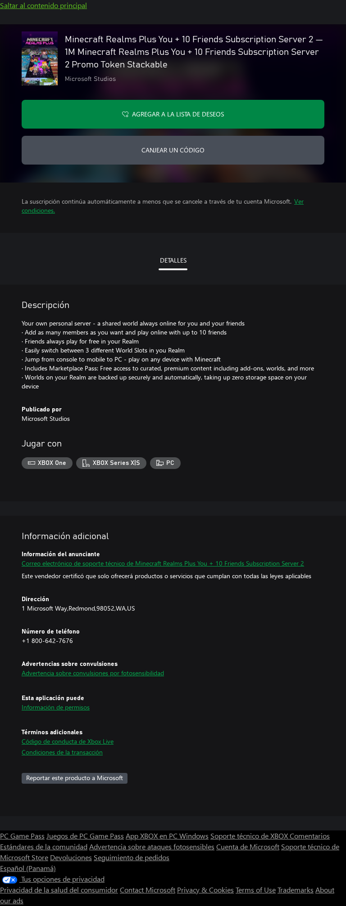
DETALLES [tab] (173, 260)
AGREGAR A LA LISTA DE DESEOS (178, 114)
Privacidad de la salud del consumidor (59, 889)
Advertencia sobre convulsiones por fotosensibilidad (93, 673)
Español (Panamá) (28, 868)
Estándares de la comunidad (43, 846)
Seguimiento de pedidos (131, 857)
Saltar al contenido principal (43, 5)
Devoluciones (71, 857)
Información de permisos (56, 707)
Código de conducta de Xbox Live (68, 741)
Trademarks (296, 889)
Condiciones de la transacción (62, 752)
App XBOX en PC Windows (167, 835)
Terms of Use (256, 889)
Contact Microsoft (147, 889)
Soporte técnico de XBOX (250, 835)
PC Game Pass (22, 835)
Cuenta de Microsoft (247, 846)
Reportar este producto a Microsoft (74, 777)
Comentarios (310, 835)
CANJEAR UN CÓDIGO (173, 150)
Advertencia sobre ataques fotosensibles (151, 846)
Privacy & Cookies (205, 889)
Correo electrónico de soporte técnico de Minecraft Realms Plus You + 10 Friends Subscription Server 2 (163, 563)
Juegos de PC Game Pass (85, 835)
